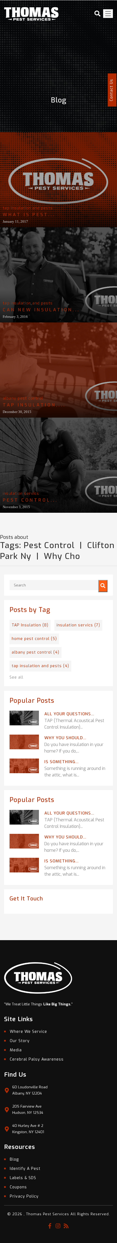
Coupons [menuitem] (18, 1187)
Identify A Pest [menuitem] (25, 1168)
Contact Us (111, 90)
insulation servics (21, 493)
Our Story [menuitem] (20, 1040)
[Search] (102, 586)
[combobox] (58, 585)
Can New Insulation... (41, 310)
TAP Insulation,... (34, 405)
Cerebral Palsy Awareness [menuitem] (37, 1059)
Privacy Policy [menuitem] (24, 1196)
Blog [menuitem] (14, 1159)
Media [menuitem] (16, 1050)
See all (16, 677)
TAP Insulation (30, 625)
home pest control (34, 638)
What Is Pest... (29, 214)
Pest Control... (30, 500)
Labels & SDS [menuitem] (23, 1177)
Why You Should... (65, 738)
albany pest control (23, 398)
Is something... (61, 762)
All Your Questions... (69, 714)
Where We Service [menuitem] (28, 1031)
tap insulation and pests (28, 208)
